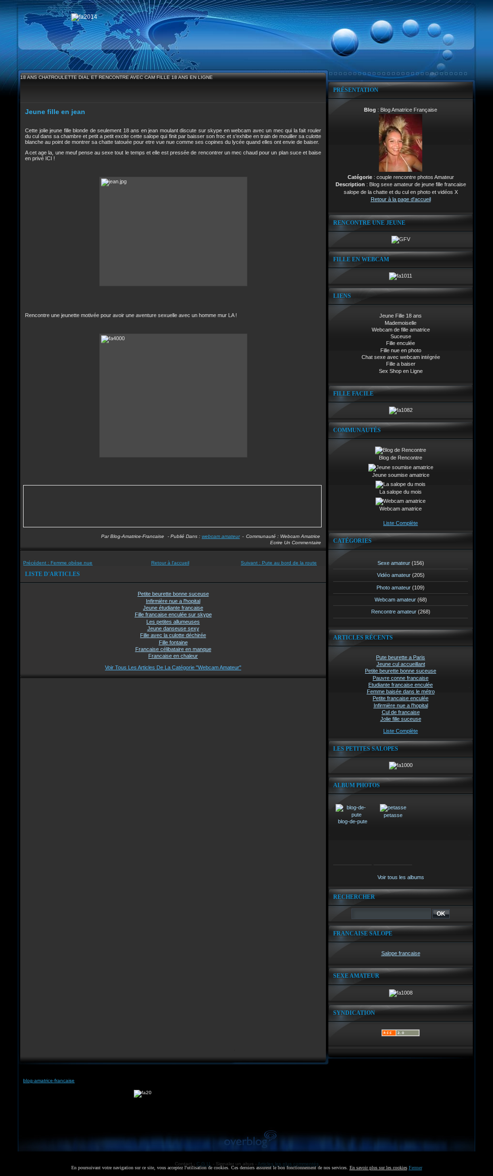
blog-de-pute (352, 821)
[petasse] (393, 807)
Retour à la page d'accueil (401, 199)
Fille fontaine (173, 642)
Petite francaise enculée (400, 698)
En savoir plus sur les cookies (378, 1167)
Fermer (415, 1167)
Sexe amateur (393, 563)
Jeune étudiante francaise (173, 608)
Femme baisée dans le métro (401, 691)
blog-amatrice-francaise (49, 1080)
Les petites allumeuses (173, 622)
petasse (393, 815)
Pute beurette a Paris (400, 657)
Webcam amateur (221, 536)
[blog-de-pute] (352, 815)
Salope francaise (400, 953)
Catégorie (360, 177)
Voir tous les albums (400, 877)
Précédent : (57, 562)
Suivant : (279, 562)
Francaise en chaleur (173, 656)
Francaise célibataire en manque (173, 649)
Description (350, 184)
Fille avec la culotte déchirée (173, 635)
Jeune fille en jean (55, 111)
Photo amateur (393, 587)
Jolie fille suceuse (400, 719)
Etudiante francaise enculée (400, 685)
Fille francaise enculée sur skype (173, 614)
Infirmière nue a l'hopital (173, 601)
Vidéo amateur (394, 575)
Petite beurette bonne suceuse (173, 594)
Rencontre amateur (393, 611)
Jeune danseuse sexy (173, 628)
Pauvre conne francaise (400, 678)
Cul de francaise (401, 712)
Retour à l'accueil (170, 562)
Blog (370, 110)
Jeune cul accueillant (400, 664)
